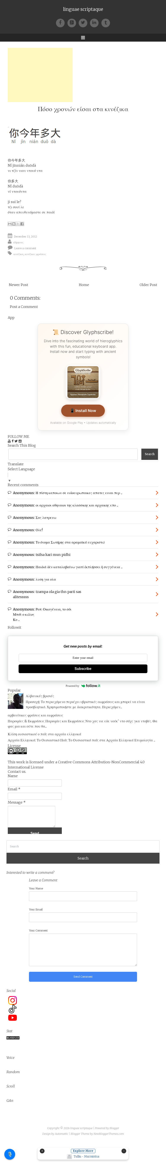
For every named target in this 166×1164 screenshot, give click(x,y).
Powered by (72, 685)
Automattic (61, 1133)
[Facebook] (61, 22)
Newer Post (18, 285)
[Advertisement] (40, 75)
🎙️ (10, 1154)
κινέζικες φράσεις (35, 254)
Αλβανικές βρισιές (40, 696)
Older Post (148, 285)
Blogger (114, 1128)
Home (84, 285)
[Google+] (73, 22)
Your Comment (38, 930)
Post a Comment (24, 306)
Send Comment (83, 976)
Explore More (83, 1151)
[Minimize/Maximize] (123, 1151)
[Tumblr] (105, 22)
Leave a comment (25, 248)
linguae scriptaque (83, 9)
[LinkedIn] (95, 22)
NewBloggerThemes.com (109, 1133)
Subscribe (83, 669)
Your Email (36, 909)
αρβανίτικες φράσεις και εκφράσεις (35, 715)
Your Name (36, 888)
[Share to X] (18, 224)
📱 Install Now (83, 410)
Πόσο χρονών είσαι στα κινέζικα (83, 109)
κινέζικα (19, 254)
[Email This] (10, 224)
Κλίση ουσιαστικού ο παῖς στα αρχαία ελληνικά (44, 734)
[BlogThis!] (14, 224)
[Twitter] (84, 22)
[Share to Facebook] (22, 224)
